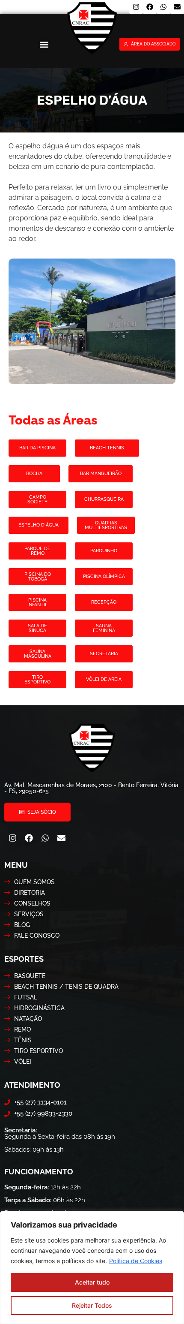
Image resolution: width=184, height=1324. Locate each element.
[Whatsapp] (163, 7)
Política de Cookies (135, 1260)
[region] (92, 1267)
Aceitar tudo (92, 1282)
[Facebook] (150, 7)
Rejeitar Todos (92, 1305)
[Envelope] (177, 7)
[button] (44, 45)
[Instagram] (136, 7)
